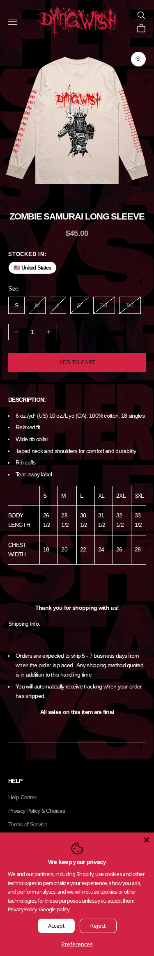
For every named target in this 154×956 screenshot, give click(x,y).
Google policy (54, 909)
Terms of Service (27, 824)
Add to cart (77, 362)
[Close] (147, 840)
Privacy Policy (22, 909)
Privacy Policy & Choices (36, 810)
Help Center (22, 797)
